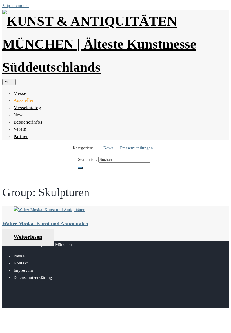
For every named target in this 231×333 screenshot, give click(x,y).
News (19, 114)
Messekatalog (27, 107)
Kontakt (21, 263)
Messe (20, 93)
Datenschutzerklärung (33, 277)
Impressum (23, 270)
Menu (9, 82)
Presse (19, 256)
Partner (21, 136)
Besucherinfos (28, 122)
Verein (20, 129)
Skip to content (15, 5)
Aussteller (24, 100)
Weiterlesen (28, 237)
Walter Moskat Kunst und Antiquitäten (45, 223)
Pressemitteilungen (136, 148)
